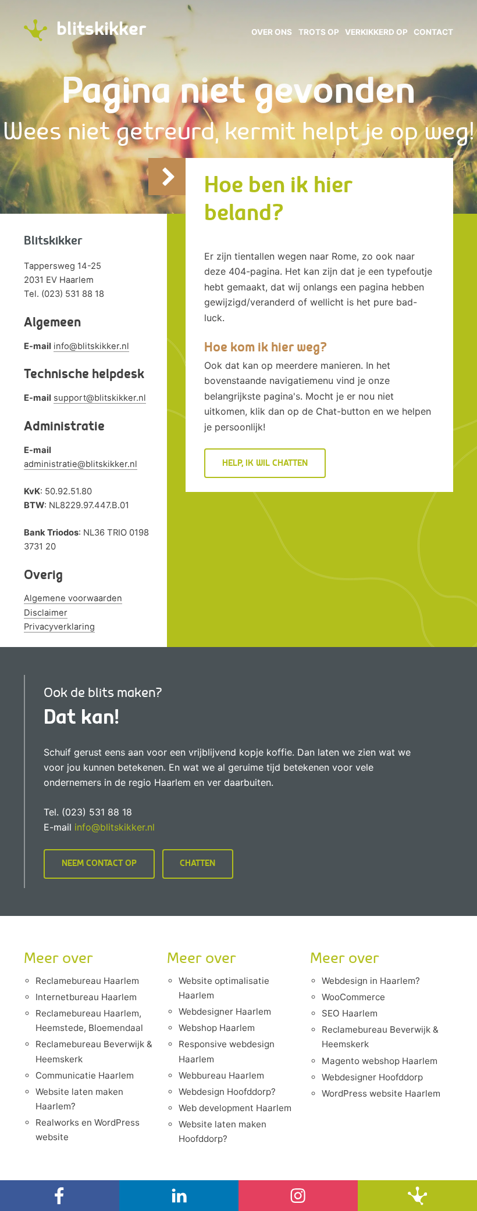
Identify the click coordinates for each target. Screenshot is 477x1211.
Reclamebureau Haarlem (87, 980)
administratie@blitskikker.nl (80, 464)
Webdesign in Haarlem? (371, 980)
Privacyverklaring (59, 626)
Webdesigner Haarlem (225, 1011)
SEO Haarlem (350, 1013)
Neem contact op (99, 863)
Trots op (318, 32)
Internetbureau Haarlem (86, 996)
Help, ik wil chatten (265, 463)
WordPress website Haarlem (381, 1093)
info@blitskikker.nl (91, 346)
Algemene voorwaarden (73, 598)
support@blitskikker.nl (100, 398)
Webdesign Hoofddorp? (227, 1091)
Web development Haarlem (235, 1107)
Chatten (197, 863)
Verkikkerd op (376, 32)
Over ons (271, 32)
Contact (433, 32)
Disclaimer (45, 613)
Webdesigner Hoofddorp (372, 1077)
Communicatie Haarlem (84, 1075)
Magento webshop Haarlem (379, 1060)
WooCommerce (353, 996)
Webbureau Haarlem (221, 1075)
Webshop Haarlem (217, 1027)
